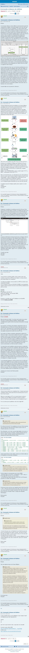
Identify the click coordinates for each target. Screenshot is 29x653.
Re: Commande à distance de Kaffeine (10, 102)
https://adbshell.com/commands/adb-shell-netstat (11, 631)
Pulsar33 (5, 98)
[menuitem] (3, 4)
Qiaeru (20, 650)
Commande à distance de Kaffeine (11, 9)
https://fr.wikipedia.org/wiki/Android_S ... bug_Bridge (11, 628)
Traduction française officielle (13, 650)
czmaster (2, 266)
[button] (18, 13)
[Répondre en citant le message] (25, 17)
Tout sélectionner (7, 437)
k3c (1, 608)
